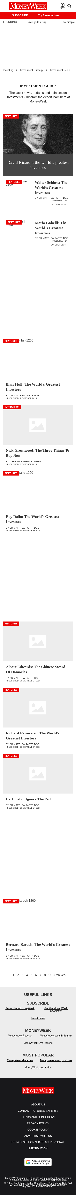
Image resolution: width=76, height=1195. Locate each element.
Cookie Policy (38, 1129)
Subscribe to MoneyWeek (19, 1008)
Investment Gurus (60, 70)
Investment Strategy (31, 70)
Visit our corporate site (53, 1179)
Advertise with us (38, 1135)
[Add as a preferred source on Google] (38, 1162)
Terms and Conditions (38, 1117)
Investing (8, 70)
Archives (59, 975)
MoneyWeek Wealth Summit (56, 1035)
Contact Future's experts (38, 1110)
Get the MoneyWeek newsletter (56, 1009)
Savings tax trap (37, 22)
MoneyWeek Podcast (20, 1035)
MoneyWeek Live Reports (38, 1042)
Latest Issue (38, 1018)
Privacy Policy (38, 1123)
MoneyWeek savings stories (56, 1060)
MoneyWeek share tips (20, 1060)
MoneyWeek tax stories (38, 1067)
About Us (38, 1104)
